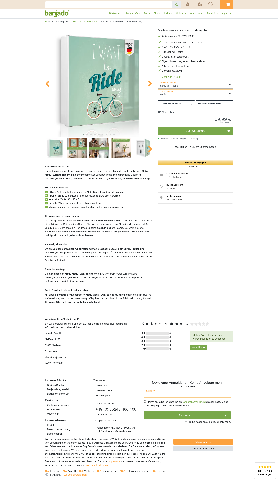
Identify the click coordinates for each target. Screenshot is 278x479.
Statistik (72, 471)
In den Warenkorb (194, 130)
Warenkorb (53, 413)
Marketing (89, 471)
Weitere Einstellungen (75, 474)
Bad (146, 13)
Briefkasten (115, 13)
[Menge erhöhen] (177, 122)
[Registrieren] (200, 4)
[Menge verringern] (161, 122)
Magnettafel (132, 13)
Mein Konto (101, 385)
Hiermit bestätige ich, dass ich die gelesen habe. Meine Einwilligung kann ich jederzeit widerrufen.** (187, 403)
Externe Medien (110, 471)
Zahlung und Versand (58, 405)
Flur (156, 13)
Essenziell (55, 471)
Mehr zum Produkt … (173, 76)
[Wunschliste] (213, 4)
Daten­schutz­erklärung (58, 429)
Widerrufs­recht (55, 409)
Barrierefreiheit (54, 433)
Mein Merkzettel (103, 390)
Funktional (55, 474)
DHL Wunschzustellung (138, 471)
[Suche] (176, 4)
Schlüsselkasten (88, 21)
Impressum (114, 461)
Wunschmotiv (197, 13)
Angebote (226, 13)
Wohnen (180, 13)
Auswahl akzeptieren (203, 448)
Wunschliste (167, 112)
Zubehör (211, 13)
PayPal (161, 471)
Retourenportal (103, 395)
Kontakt (51, 425)
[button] (195, 164)
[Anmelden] (188, 4)
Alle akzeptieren (203, 442)
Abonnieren (185, 415)
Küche (167, 13)
